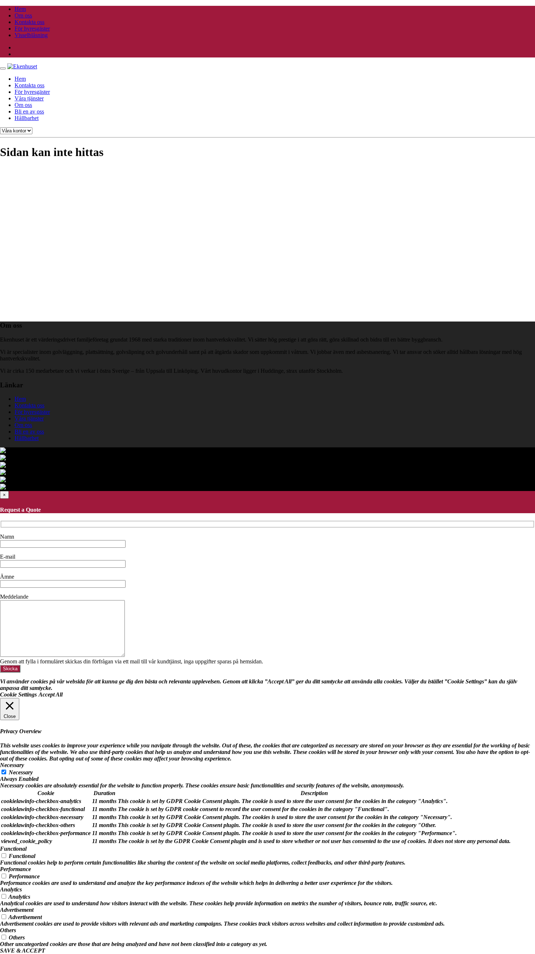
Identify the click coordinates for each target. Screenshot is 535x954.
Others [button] (8, 930)
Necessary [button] (12, 765)
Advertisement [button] (16, 910)
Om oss (23, 15)
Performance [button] (15, 869)
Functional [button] (13, 849)
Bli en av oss (29, 111)
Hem (20, 9)
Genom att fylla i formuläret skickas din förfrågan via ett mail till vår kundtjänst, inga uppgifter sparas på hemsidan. (131, 661)
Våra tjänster (29, 98)
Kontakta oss (29, 22)
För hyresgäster (32, 28)
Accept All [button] (51, 694)
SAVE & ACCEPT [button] (22, 950)
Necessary (21, 772)
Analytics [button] (11, 889)
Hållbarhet (27, 118)
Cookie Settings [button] (18, 694)
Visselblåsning (31, 35)
